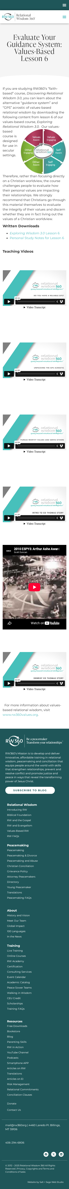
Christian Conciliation (20, 866)
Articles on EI (15, 1078)
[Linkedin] (61, 1154)
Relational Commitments (23, 1089)
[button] (64, 5)
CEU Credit (14, 998)
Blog (10, 1036)
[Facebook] (46, 1154)
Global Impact (16, 926)
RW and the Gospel (19, 820)
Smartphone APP (18, 1063)
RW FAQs (13, 836)
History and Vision (18, 915)
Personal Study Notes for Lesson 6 (37, 238)
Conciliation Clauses (19, 1094)
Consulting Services (19, 971)
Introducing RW (17, 809)
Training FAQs (16, 1008)
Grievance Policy (17, 871)
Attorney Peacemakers (21, 876)
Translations (14, 892)
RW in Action (15, 1047)
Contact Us (14, 1109)
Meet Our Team (16, 920)
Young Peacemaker (19, 887)
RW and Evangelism (19, 825)
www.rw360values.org (20, 715)
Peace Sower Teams (19, 987)
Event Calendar (16, 977)
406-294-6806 (14, 1142)
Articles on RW (16, 1068)
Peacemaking (15, 850)
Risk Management (18, 1084)
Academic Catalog (18, 982)
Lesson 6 (35, 233)
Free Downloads (17, 1026)
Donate (11, 1103)
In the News (14, 936)
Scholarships (15, 1003)
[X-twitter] (53, 1154)
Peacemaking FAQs (19, 897)
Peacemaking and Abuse (22, 860)
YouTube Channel (17, 1052)
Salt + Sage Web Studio (52, 1182)
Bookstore (13, 1031)
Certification (14, 966)
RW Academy (15, 961)
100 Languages (16, 931)
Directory (13, 882)
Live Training (15, 950)
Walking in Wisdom (19, 993)
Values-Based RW (18, 830)
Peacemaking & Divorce (22, 855)
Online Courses (16, 956)
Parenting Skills (17, 1041)
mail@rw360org (16, 1125)
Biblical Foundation (19, 815)
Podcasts (12, 1057)
